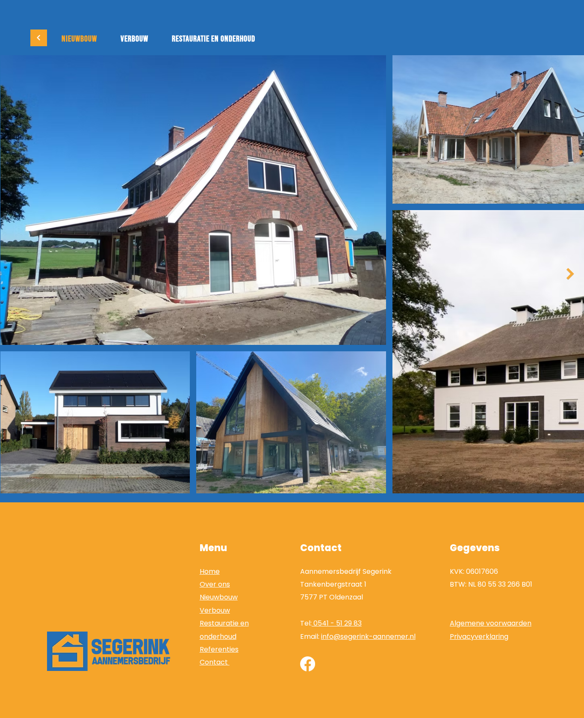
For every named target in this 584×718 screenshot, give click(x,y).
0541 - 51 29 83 (337, 623)
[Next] (38, 38)
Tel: (306, 623)
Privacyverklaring (479, 636)
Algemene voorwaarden (490, 623)
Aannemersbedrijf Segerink (346, 571)
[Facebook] (307, 663)
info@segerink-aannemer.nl (368, 636)
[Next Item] (570, 274)
